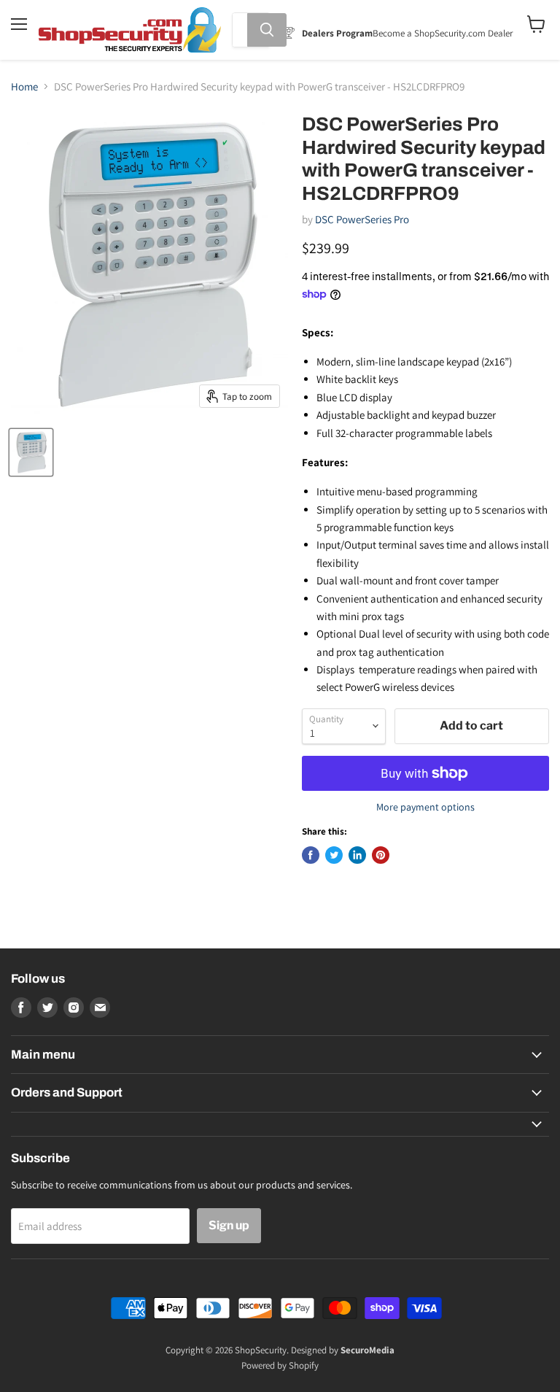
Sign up (229, 1225)
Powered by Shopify (280, 1365)
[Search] (267, 30)
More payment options (425, 807)
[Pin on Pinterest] (380, 855)
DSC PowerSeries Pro (362, 219)
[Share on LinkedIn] (357, 855)
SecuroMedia (367, 1350)
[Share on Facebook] (310, 855)
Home (24, 86)
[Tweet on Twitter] (334, 855)
